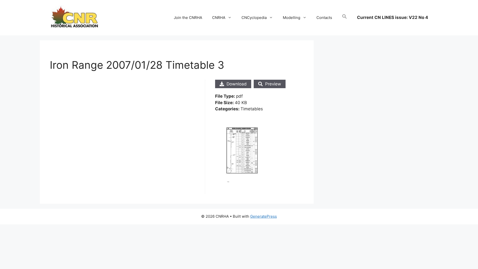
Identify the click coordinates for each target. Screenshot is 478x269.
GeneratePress (263, 216)
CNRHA (218, 17)
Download (237, 83)
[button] (344, 17)
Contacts (324, 17)
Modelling (291, 17)
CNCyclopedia (254, 17)
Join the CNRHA (188, 17)
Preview (273, 83)
